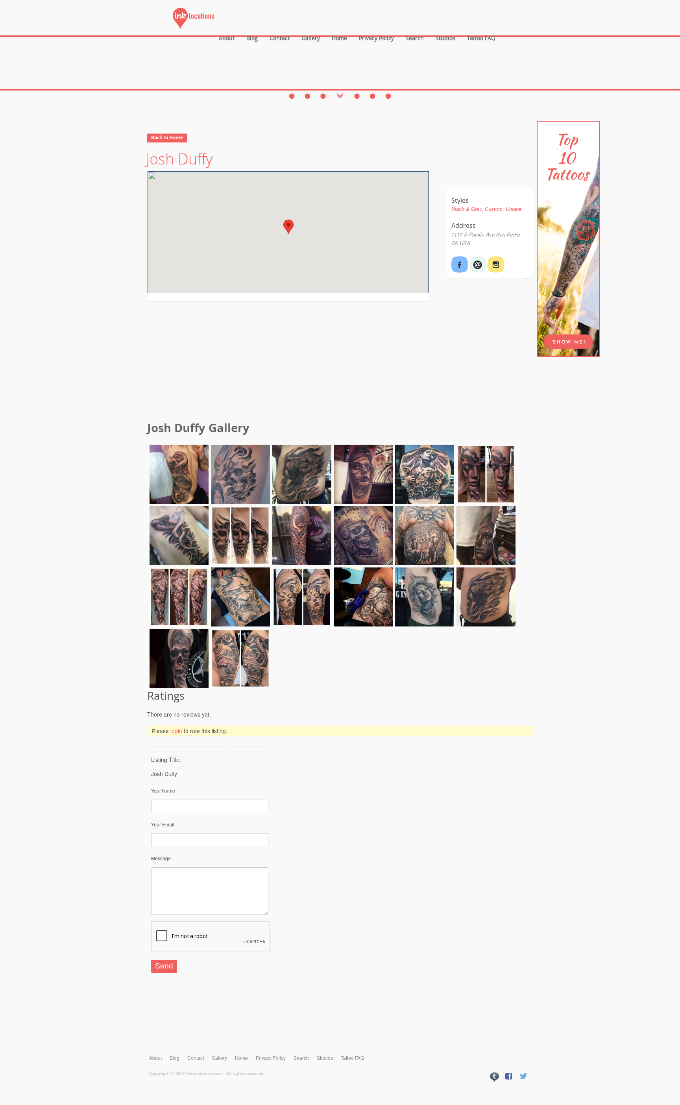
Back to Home (167, 137)
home (339, 38)
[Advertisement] (340, 362)
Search (415, 38)
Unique (513, 209)
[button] (288, 227)
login (176, 731)
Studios (445, 38)
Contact (280, 38)
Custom (494, 209)
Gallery (310, 38)
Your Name (163, 790)
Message (161, 858)
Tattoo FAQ (481, 38)
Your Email (162, 824)
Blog (252, 38)
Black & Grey (466, 209)
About (227, 38)
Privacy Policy (376, 38)
